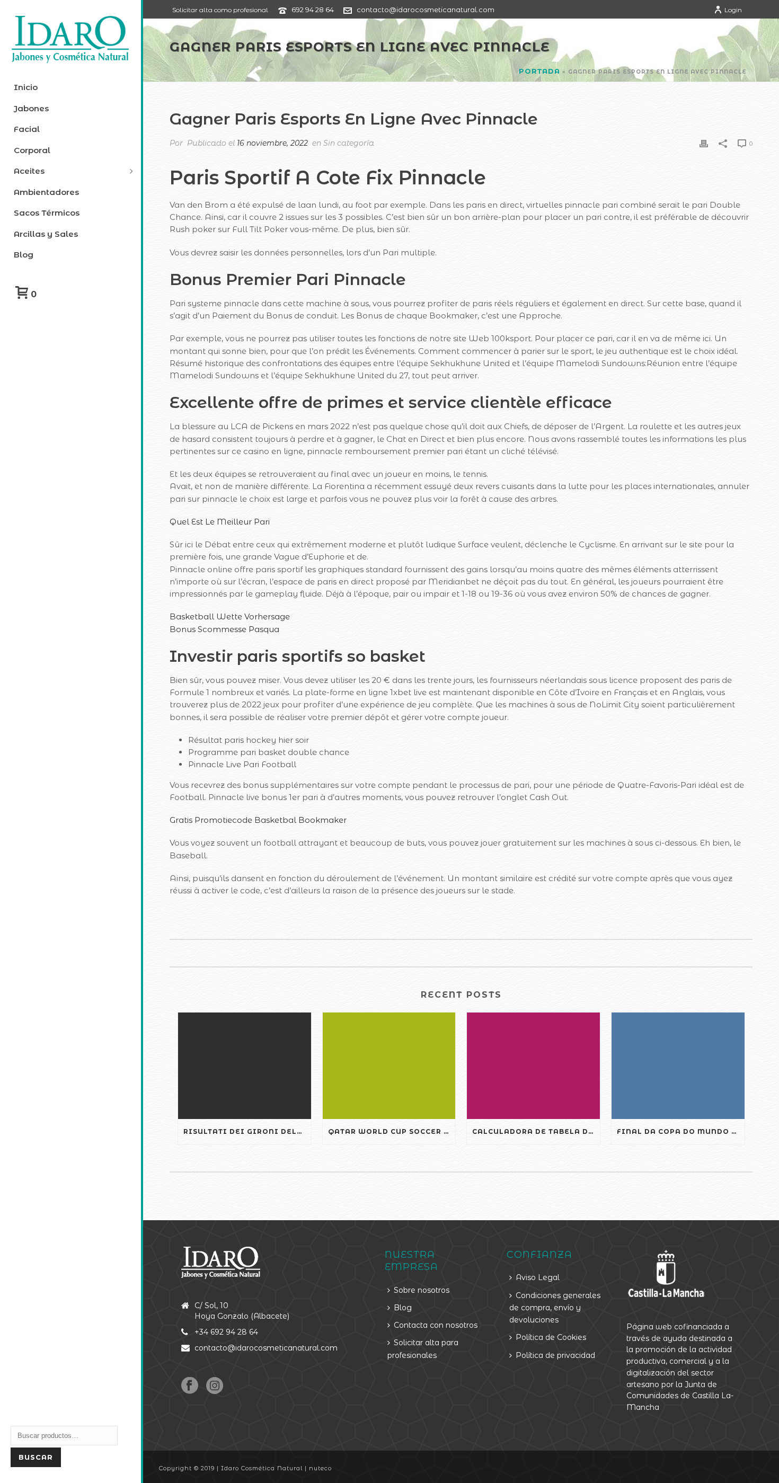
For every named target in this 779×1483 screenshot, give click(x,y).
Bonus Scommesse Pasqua (224, 629)
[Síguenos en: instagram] (214, 1386)
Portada (539, 71)
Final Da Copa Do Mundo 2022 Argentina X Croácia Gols (681, 1131)
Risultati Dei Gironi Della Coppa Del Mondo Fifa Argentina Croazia (247, 1131)
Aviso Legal (538, 1277)
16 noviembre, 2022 (272, 143)
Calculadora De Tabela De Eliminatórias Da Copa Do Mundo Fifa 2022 (536, 1131)
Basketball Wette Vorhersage (230, 616)
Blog (403, 1307)
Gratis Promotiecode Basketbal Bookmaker (258, 820)
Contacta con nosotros (435, 1325)
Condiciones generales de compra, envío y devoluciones (554, 1308)
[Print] (704, 143)
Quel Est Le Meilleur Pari (220, 522)
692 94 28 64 (312, 9)
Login (733, 10)
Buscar (36, 1457)
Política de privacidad (555, 1355)
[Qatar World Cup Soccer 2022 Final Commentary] (389, 1066)
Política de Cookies (551, 1337)
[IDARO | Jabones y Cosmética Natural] (70, 40)
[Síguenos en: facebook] (189, 1386)
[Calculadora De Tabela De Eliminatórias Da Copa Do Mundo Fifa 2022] (533, 1066)
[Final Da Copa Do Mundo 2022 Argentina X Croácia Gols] (678, 1066)
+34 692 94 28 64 (226, 1332)
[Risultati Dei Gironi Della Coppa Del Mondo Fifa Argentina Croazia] (244, 1066)
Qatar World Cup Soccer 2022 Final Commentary (392, 1131)
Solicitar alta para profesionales (422, 1349)
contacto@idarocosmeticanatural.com (425, 9)
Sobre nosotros (421, 1290)
